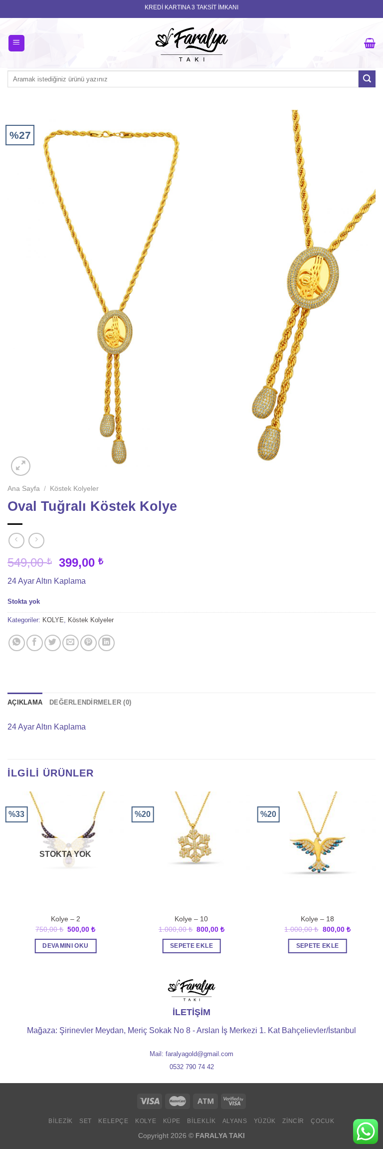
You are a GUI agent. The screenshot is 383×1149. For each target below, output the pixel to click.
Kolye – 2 (65, 919)
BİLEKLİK (201, 1121)
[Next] (375, 881)
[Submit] (367, 78)
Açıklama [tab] (24, 702)
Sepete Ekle (191, 946)
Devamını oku (65, 946)
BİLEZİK (60, 1121)
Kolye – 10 (191, 919)
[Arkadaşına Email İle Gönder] (70, 643)
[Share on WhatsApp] (16, 643)
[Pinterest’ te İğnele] (88, 643)
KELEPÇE (113, 1121)
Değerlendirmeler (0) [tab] (90, 702)
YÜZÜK (265, 1121)
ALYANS (234, 1121)
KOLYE (53, 620)
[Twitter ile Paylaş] (52, 643)
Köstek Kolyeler (74, 488)
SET (85, 1121)
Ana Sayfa (23, 488)
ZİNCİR (293, 1121)
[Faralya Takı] (191, 43)
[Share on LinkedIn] (106, 643)
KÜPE (172, 1121)
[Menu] (16, 43)
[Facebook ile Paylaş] (34, 643)
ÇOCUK (322, 1121)
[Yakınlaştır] (20, 466)
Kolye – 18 (317, 919)
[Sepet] (370, 43)
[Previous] (7, 881)
